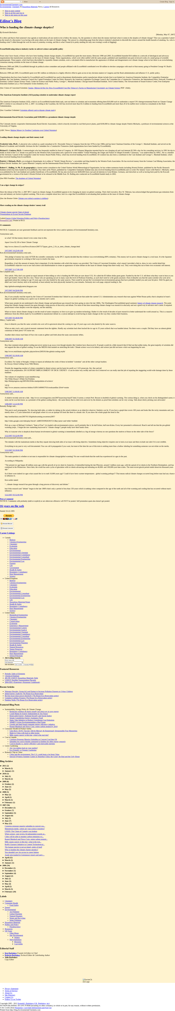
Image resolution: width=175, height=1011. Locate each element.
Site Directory (10, 995)
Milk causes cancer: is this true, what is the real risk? (29, 735)
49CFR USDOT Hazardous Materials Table (21, 678)
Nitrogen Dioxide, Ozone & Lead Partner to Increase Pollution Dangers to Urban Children (39, 691)
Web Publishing (15, 940)
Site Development (16, 935)
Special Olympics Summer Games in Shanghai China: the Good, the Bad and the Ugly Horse (45, 757)
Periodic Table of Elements (15, 674)
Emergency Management (19, 626)
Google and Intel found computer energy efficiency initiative (32, 724)
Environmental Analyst (18, 630)
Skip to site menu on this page (16, 15)
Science (12, 576)
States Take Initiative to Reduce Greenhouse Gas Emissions (32, 720)
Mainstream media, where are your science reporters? (25, 829)
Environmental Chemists (19, 553)
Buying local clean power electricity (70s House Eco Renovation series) (32, 696)
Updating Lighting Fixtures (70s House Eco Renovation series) (28, 698)
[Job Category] (14, 662)
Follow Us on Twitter (13, 999)
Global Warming (17, 218)
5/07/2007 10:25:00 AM (14, 251)
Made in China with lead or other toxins (24, 733)
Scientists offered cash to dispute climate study (37, 110)
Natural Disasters (16, 916)
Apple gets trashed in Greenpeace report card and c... (25, 855)
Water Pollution (15, 920)
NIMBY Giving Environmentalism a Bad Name (28, 722)
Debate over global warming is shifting (33, 198)
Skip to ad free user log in (14, 13)
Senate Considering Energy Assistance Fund (26, 718)
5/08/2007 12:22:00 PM (14, 404)
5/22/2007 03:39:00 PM (14, 450)
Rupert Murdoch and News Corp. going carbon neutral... (26, 839)
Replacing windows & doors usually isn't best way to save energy (34, 711)
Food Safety (14, 905)
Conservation (15, 621)
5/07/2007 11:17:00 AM (14, 269)
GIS (11, 566)
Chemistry (16, 7)
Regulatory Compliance (18, 572)
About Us (8, 993)
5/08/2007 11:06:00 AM (14, 392)
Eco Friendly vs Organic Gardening (23, 750)
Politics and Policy (31, 218)
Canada (7, 538)
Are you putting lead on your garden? (24, 748)
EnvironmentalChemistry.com (11, 5)
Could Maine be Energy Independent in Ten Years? (29, 714)
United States (10, 613)
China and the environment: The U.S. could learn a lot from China (34, 754)
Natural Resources (16, 647)
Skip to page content (12, 11)
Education (13, 548)
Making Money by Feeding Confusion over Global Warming (33, 130)
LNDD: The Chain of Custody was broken (21, 831)
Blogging (17, 942)
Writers (17, 937)
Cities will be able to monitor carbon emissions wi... (24, 837)
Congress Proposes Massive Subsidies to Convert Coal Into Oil (33, 739)
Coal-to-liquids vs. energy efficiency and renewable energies (32, 744)
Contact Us (9, 997)
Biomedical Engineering (19, 615)
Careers (46, 7)
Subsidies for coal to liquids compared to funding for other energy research (37, 742)
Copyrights (18, 944)
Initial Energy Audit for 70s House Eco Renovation (24, 694)
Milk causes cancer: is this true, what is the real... (23, 842)
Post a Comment (6, 499)
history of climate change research (150, 303)
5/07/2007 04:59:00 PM (14, 290)
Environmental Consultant (19, 557)
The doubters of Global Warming (27, 178)
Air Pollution (14, 912)
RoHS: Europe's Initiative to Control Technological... (25, 844)
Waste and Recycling (17, 918)
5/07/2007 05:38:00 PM (14, 318)
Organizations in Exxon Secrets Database (15, 214)
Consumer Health (11, 903)
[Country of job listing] (27, 664)
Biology (13, 540)
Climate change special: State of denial (14, 212)
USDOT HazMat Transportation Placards (20, 680)
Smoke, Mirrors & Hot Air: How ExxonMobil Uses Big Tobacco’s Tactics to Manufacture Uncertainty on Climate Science (74, 88)
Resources (8, 929)
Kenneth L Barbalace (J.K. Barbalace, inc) (34, 1003)
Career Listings (7, 533)
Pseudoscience (44, 218)
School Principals (16, 656)
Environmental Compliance (20, 555)
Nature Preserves (16, 649)
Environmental (5, 7)
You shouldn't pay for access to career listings (22, 852)
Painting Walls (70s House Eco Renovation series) (23, 700)
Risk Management (16, 574)
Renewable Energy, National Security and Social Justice (31, 716)
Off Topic (8, 931)
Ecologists (13, 546)
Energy (8, 218)
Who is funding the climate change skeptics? (21, 850)
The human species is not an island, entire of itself (23, 847)
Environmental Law (17, 561)
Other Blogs (14, 933)
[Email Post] (25, 220)
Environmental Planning (19, 643)
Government (14, 568)
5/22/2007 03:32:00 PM (14, 436)
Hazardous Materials (30, 7)
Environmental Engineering (20, 559)
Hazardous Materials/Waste (20, 602)
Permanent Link (6, 220)
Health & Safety (16, 570)
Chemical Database (12, 676)
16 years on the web (12, 506)
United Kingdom (11, 578)
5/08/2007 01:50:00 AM (14, 339)
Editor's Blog (10, 21)
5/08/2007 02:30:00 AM (14, 356)
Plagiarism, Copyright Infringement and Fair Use (33, 1008)
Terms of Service (11, 991)
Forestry (13, 563)
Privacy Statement (11, 989)
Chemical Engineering (18, 542)
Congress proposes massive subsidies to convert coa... (25, 826)
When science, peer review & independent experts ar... (25, 834)
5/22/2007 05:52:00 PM (14, 495)
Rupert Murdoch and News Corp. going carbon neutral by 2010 (34, 727)
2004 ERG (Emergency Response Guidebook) (22, 682)
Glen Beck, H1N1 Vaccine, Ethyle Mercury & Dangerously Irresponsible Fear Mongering (43, 731)
